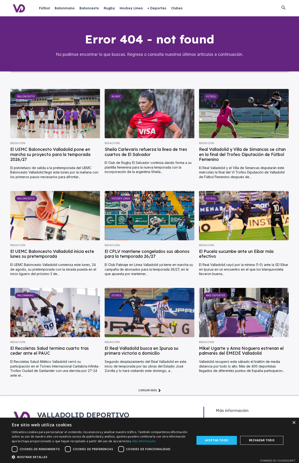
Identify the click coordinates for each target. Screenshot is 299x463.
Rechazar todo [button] (261, 440)
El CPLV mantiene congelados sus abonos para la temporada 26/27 (147, 254)
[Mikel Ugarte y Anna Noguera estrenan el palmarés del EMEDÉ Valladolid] (244, 312)
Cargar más (147, 390)
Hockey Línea (121, 198)
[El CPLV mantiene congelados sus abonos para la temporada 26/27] (149, 215)
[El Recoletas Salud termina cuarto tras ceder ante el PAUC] (55, 312)
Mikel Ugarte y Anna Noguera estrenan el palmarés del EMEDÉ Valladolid (241, 351)
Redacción (17, 143)
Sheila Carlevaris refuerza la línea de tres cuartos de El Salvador (146, 152)
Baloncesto (26, 96)
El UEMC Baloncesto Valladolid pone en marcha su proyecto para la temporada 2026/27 (50, 154)
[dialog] (149, 440)
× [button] (293, 422)
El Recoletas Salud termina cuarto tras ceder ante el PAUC (49, 351)
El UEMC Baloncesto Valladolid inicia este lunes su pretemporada (52, 254)
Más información (144, 441)
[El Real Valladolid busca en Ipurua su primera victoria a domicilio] (149, 312)
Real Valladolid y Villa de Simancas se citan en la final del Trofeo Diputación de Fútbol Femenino (242, 154)
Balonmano (25, 295)
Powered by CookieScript (277, 460)
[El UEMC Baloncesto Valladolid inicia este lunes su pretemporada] (55, 215)
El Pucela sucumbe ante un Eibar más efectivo (236, 254)
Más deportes (215, 295)
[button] (283, 8)
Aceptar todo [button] (216, 440)
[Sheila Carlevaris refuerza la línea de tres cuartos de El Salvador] (149, 113)
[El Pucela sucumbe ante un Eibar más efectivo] (244, 215)
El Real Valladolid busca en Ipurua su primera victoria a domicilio (141, 351)
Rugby (116, 96)
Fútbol (211, 96)
